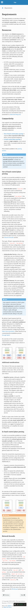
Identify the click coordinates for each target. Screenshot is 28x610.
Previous (6, 595)
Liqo (15, 2)
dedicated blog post (15, 114)
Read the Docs (8, 607)
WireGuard (15, 589)
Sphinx (9, 605)
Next (22, 595)
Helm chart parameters (8, 331)
